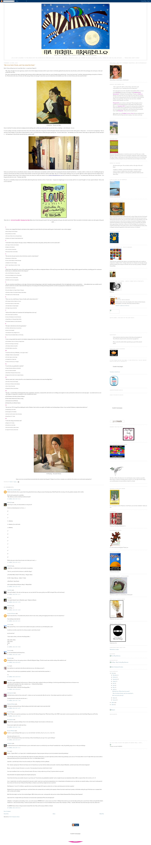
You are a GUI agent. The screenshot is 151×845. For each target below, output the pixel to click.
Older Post (101, 813)
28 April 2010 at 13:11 (14, 747)
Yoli (8, 598)
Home (54, 813)
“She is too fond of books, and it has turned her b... (123, 693)
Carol (8, 666)
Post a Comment (7, 811)
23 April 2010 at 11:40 (14, 700)
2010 (113, 673)
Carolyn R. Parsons (11, 613)
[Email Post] (18, 481)
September (115, 679)
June (114, 685)
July (114, 683)
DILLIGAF (9, 502)
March (114, 698)
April (114, 689)
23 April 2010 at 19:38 (14, 716)
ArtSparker (9, 743)
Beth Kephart (10, 719)
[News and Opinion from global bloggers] (114, 313)
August (114, 681)
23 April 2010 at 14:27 (14, 708)
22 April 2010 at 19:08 (14, 647)
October (114, 677)
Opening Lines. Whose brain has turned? (121, 691)
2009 (113, 702)
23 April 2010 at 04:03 (14, 662)
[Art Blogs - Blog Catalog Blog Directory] (119, 662)
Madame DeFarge (11, 704)
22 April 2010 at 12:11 (14, 594)
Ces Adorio (9, 712)
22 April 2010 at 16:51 (14, 621)
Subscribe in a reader (114, 649)
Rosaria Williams (11, 730)
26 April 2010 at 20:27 (14, 739)
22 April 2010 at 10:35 (14, 562)
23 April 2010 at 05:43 (14, 676)
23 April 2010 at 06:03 (14, 689)
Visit (115, 371)
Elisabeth (9, 658)
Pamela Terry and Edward (12, 489)
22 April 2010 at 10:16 (14, 499)
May (114, 687)
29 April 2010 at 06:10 (14, 808)
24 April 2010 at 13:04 (14, 727)
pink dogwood (10, 693)
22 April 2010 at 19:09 (14, 654)
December (115, 675)
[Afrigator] (112, 709)
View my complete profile (122, 305)
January (114, 700)
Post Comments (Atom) (14, 816)
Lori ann (9, 624)
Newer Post (6, 813)
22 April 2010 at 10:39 (14, 586)
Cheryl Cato (10, 680)
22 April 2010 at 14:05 (14, 610)
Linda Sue (9, 590)
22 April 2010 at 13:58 (14, 602)
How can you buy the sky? (118, 695)
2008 (113, 704)
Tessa (8, 751)
